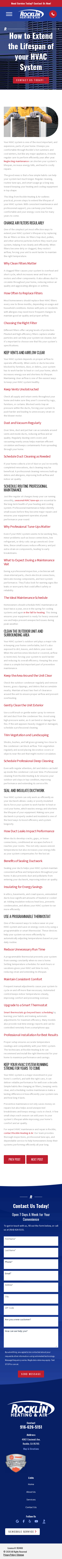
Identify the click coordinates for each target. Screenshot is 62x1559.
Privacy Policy (9, 1554)
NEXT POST (37, 1159)
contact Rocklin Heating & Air (18, 1133)
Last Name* (10, 1250)
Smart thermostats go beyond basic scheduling (28, 1012)
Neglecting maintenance (16, 161)
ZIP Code (9, 1308)
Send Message (31, 1374)
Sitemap (20, 1554)
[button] (9, 14)
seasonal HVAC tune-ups (27, 500)
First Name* (10, 1239)
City (7, 1296)
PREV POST (14, 1159)
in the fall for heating (34, 612)
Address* (9, 1285)
